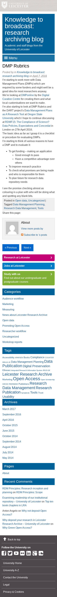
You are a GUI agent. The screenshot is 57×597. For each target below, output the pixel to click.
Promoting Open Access (15, 325)
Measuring (8, 309)
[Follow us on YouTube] (17, 552)
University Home (12, 563)
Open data (21, 200)
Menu (13, 58)
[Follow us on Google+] (35, 552)
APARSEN (19, 358)
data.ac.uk (6, 362)
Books (27, 357)
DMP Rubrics (15, 65)
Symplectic (25, 393)
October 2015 (10, 425)
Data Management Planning (28, 204)
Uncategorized (36, 200)
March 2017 (9, 409)
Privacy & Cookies (13, 591)
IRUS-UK (46, 370)
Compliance (37, 357)
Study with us (12, 274)
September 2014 (11, 441)
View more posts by (32, 228)
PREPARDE (13, 384)
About (5, 473)
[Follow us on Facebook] (5, 552)
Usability (8, 396)
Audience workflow (13, 298)
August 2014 (9, 447)
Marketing (7, 304)
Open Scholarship (48, 380)
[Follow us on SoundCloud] (42, 552)
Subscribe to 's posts (35, 235)
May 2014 (7, 457)
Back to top (14, 539)
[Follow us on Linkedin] (29, 552)
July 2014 (7, 452)
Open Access (26, 378)
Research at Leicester (17, 257)
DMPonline (27, 95)
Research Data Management (20, 208)
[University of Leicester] (14, 5)
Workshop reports (12, 342)
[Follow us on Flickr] (23, 552)
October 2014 (10, 436)
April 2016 (8, 420)
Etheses (6, 370)
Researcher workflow (14, 331)
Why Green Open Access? (17, 527)
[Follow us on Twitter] (11, 552)
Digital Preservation (36, 366)
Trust (40, 392)
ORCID (5, 384)
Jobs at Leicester (14, 265)
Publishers (24, 384)
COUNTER (49, 358)
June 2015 (8, 430)
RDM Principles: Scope (29, 492)
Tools (41, 208)
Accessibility (8, 357)
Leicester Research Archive (27, 374)
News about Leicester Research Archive (24, 315)
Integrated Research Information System (26, 370)
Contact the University (15, 577)
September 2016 (11, 414)
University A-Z (11, 570)
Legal (6, 584)
